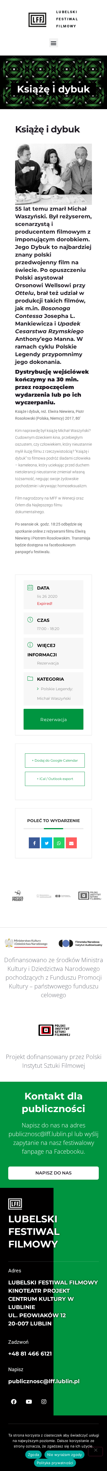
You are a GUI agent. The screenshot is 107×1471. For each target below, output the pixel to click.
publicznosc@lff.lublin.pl (44, 1381)
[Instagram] (43, 1401)
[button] (53, 42)
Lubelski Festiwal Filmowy (67, 19)
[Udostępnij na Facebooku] (34, 842)
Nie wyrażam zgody (64, 1454)
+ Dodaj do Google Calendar (55, 760)
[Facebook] (13, 1401)
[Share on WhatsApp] (59, 842)
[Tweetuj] (46, 842)
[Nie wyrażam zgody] (95, 1451)
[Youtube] (28, 1401)
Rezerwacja (48, 663)
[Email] (71, 842)
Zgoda (33, 1454)
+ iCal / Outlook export (55, 779)
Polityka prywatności (55, 1463)
